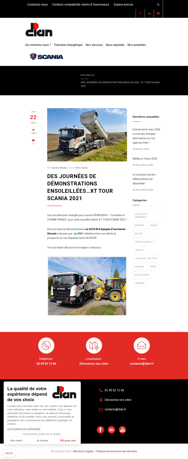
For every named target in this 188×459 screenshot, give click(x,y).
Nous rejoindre (115, 45)
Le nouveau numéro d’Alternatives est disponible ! (144, 179)
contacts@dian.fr (142, 363)
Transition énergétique (68, 45)
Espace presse (123, 4)
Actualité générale (141, 215)
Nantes (139, 266)
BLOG (30, 80)
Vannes (139, 283)
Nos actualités (136, 45)
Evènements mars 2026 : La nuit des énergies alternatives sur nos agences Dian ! (147, 136)
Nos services (94, 45)
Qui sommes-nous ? (38, 45)
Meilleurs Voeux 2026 (145, 158)
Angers (139, 225)
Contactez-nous (37, 4)
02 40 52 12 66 (46, 363)
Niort (153, 266)
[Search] (158, 4)
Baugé (138, 233)
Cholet (139, 250)
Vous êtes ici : (87, 75)
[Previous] (55, 286)
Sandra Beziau (59, 167)
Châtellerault (144, 242)
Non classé (81, 167)
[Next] (119, 286)
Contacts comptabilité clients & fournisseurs (80, 4)
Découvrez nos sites (94, 363)
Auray (153, 225)
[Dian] (39, 30)
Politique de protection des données (116, 451)
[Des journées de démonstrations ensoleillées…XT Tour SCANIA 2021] (87, 134)
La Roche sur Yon (146, 258)
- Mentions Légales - (83, 451)
